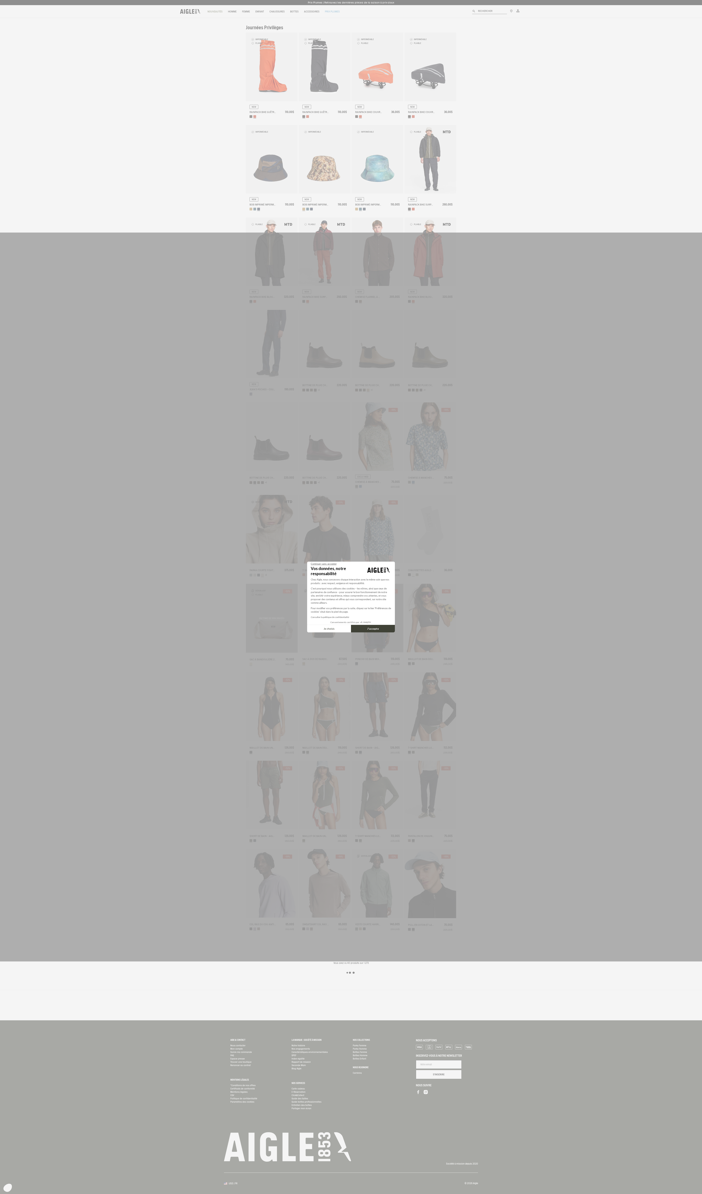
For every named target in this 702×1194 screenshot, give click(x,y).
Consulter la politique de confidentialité (330, 617)
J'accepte (373, 628)
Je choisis (329, 628)
